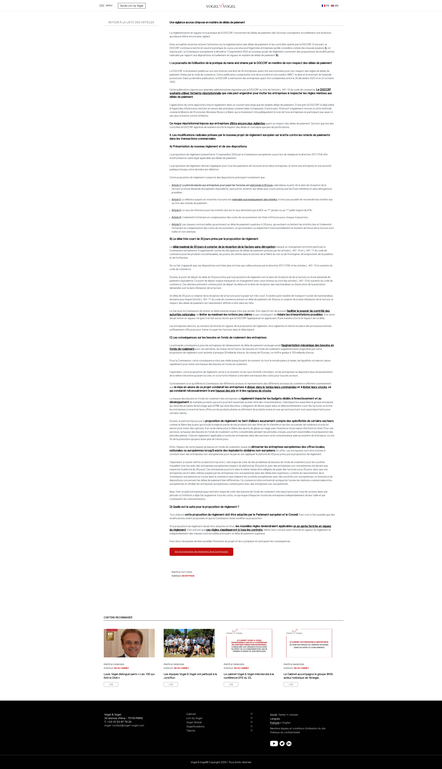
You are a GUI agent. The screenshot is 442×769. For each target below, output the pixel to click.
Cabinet (191, 714)
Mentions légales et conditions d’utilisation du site (297, 728)
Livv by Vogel (194, 718)
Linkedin (293, 714)
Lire (111, 685)
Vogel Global (194, 722)
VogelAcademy (195, 726)
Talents (190, 730)
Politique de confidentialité (285, 732)
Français (275, 722)
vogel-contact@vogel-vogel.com (124, 725)
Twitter (282, 714)
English (286, 722)
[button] (147, 5)
